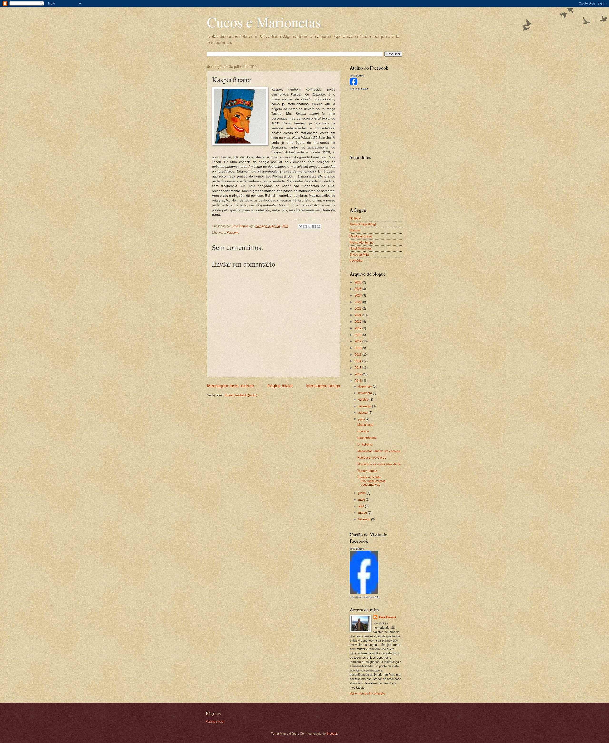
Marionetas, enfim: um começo (378, 451)
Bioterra (355, 218)
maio (362, 499)
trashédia (356, 260)
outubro (363, 399)
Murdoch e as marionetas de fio (379, 464)
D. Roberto (364, 444)
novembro (365, 393)
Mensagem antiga (323, 385)
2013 (358, 367)
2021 (358, 315)
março (363, 512)
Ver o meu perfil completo (367, 693)
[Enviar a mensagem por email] (300, 226)
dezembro (365, 386)
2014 (358, 361)
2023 (358, 302)
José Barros (357, 75)
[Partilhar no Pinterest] (318, 226)
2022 (358, 308)
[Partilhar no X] (309, 226)
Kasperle (233, 232)
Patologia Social (361, 236)
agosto (363, 412)
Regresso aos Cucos (371, 457)
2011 (358, 381)
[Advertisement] (373, 122)
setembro (365, 406)
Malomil (355, 230)
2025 (358, 289)
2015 (358, 354)
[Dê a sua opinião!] (305, 226)
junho (362, 493)
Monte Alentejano (361, 242)
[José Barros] (353, 84)
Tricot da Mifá (359, 254)
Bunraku (363, 431)
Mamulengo (365, 425)
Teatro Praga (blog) (363, 224)
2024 (358, 295)
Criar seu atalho (359, 88)
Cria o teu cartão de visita (364, 597)
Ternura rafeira (367, 471)
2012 (358, 374)
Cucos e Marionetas (264, 21)
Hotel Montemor (361, 248)
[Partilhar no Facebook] (314, 226)
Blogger (332, 733)
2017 (358, 341)
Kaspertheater (367, 438)
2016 (358, 348)
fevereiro (364, 519)
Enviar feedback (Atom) (241, 395)
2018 (358, 335)
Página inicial (280, 385)
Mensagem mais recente (230, 385)
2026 (358, 282)
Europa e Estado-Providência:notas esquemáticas (371, 480)
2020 (358, 321)
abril (361, 506)
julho (362, 419)
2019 (358, 328)
